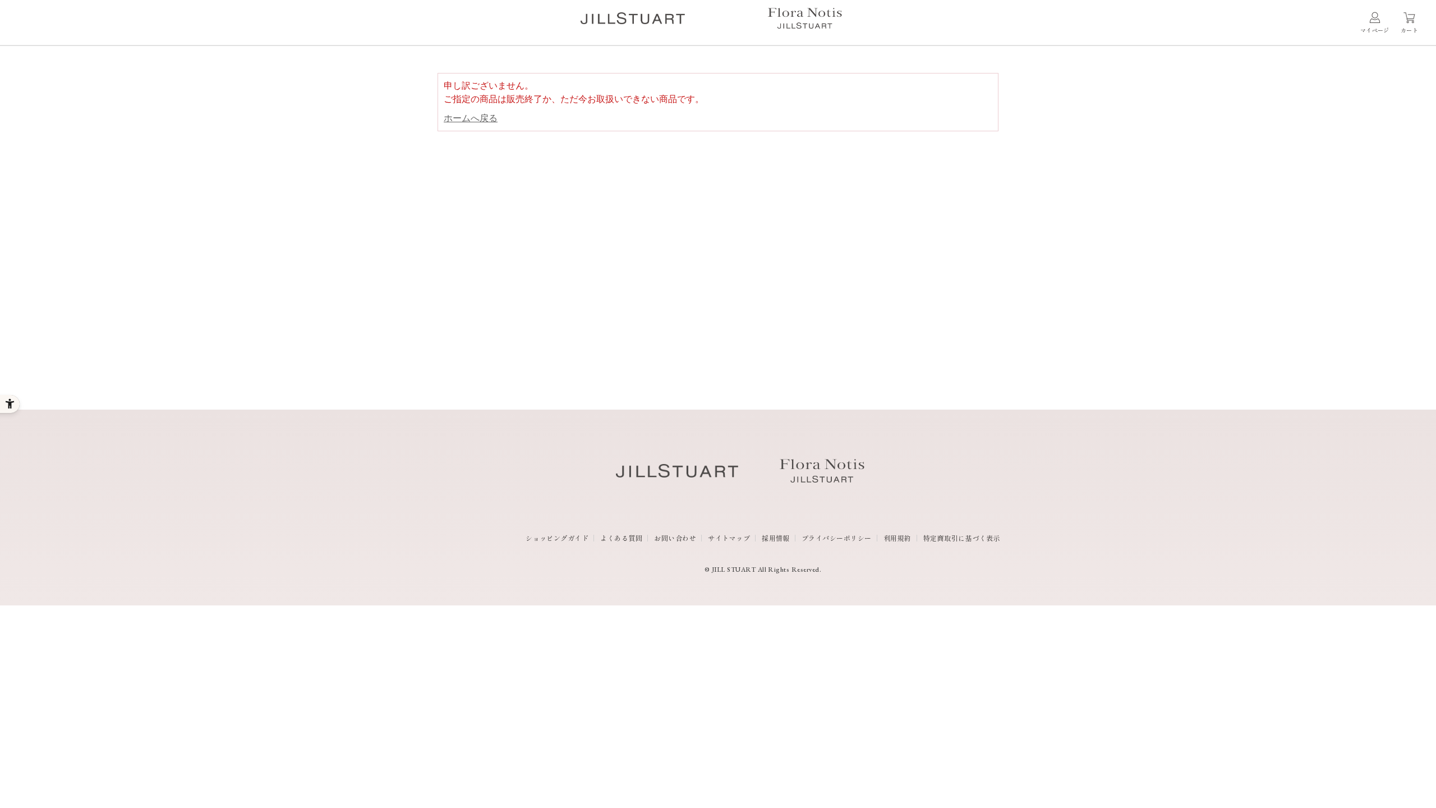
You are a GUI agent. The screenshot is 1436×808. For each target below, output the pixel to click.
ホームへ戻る (471, 118)
